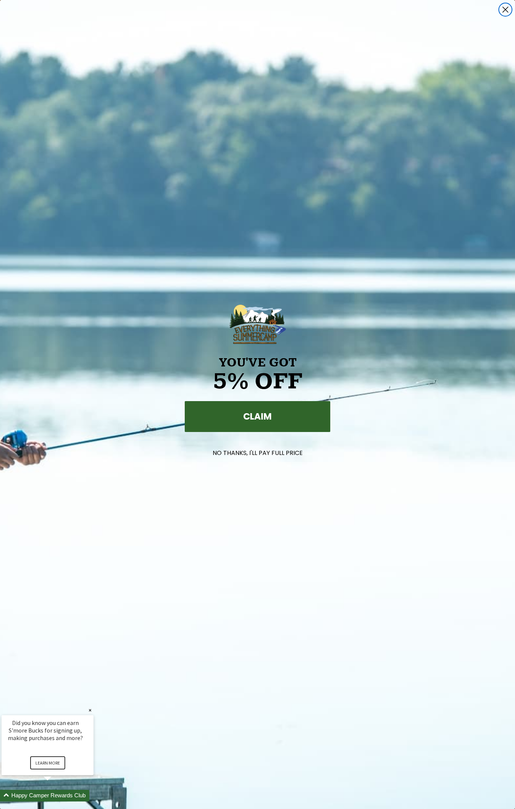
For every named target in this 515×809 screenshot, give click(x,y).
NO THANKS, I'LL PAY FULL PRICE (258, 453)
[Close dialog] (505, 9)
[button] (56, 795)
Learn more (47, 763)
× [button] (90, 710)
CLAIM (257, 416)
